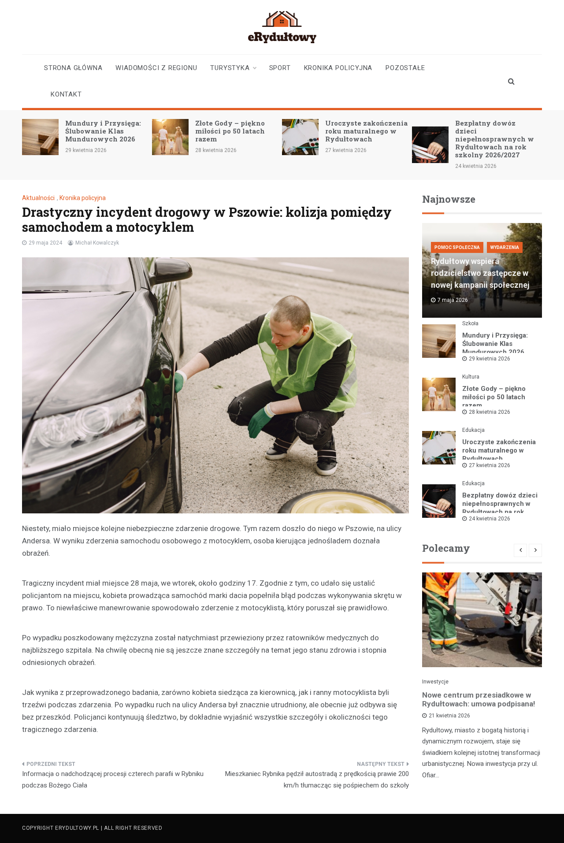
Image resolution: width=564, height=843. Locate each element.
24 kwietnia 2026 (489, 519)
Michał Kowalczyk (97, 243)
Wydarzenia (504, 247)
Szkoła (470, 323)
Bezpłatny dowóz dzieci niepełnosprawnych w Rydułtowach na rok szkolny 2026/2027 (494, 139)
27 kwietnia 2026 (489, 465)
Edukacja (473, 430)
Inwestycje (435, 682)
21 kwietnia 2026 (449, 716)
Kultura (470, 377)
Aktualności (38, 197)
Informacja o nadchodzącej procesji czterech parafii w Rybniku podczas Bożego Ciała (113, 779)
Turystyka (229, 68)
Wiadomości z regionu (156, 68)
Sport (280, 68)
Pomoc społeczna (457, 247)
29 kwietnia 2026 (489, 359)
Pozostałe (405, 68)
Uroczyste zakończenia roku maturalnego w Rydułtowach (366, 131)
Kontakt (66, 94)
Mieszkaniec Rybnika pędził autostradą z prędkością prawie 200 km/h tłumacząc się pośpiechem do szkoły (317, 779)
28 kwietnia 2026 (489, 412)
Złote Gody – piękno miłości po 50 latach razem (230, 131)
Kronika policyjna (338, 68)
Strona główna (73, 68)
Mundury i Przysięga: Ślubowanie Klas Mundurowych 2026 (103, 131)
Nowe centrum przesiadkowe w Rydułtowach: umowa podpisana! (478, 699)
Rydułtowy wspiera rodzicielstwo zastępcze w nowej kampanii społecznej (480, 273)
